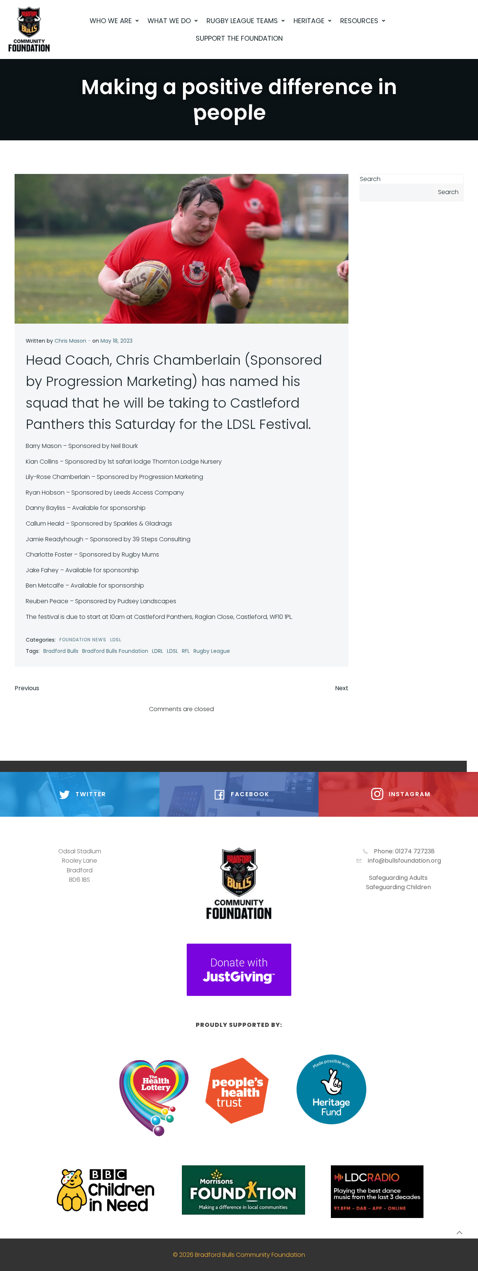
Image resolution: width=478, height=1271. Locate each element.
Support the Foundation (239, 38)
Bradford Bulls (60, 651)
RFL (186, 651)
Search (370, 179)
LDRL (157, 651)
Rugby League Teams (242, 20)
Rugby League (211, 651)
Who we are (111, 20)
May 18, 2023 (116, 341)
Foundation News (82, 639)
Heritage (309, 20)
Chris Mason (70, 341)
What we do (169, 20)
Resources (359, 20)
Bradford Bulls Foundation (115, 651)
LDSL (115, 639)
